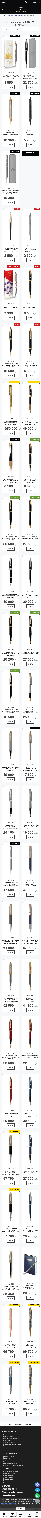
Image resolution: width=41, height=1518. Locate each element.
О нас (11, 1424)
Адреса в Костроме (8, 1495)
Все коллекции (8, 1479)
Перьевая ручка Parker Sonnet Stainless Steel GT (30, 711)
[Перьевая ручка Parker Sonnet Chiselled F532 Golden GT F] (30, 1380)
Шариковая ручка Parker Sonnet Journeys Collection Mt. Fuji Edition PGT (30, 884)
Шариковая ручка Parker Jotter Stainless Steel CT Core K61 (30, 250)
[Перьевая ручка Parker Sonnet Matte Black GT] (10, 515)
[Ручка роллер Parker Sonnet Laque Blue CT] (30, 1149)
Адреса (37, 1516)
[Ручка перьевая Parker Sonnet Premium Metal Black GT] (10, 1149)
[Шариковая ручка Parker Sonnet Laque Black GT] (10, 688)
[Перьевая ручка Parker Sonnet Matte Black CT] (10, 572)
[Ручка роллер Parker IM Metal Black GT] (30, 284)
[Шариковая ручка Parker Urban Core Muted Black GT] (10, 457)
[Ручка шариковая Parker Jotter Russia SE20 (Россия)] (10, 53)
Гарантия (6, 1458)
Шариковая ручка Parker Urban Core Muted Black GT (10, 480)
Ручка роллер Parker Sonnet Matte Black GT (30, 538)
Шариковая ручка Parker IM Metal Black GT (30, 365)
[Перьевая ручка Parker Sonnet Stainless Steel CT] (10, 803)
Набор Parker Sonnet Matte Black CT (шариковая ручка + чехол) (30, 77)
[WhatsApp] (37, 1495)
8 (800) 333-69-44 (33, 2)
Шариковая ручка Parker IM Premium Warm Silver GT (10, 134)
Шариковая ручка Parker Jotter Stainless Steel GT (10, 250)
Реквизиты (6, 1440)
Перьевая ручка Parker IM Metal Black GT (30, 480)
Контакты (28, 1424)
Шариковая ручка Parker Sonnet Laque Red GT (10, 1115)
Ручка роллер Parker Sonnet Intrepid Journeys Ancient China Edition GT (10, 942)
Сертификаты (8, 1477)
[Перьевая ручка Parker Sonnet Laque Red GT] (10, 1034)
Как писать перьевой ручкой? (13, 1465)
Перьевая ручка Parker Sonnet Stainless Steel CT (10, 826)
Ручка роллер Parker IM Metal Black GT (30, 306)
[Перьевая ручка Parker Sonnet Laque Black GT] (10, 630)
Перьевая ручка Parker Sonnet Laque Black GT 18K (30, 423)
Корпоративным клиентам (12, 1446)
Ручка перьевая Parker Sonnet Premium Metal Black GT (10, 1173)
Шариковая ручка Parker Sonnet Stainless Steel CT (10, 884)
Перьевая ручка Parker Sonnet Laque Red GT (10, 1057)
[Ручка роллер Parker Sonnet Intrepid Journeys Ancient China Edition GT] (10, 919)
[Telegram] (37, 1490)
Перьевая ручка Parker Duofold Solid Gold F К (10, 423)
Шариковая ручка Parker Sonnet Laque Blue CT (30, 1230)
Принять (20, 1508)
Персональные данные (11, 1438)
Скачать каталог (8, 1475)
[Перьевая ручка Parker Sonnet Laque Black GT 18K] (30, 399)
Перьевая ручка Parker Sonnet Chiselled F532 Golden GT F (30, 1403)
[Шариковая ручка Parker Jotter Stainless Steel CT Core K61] (30, 226)
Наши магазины (8, 1481)
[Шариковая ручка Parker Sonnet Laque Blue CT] (30, 1207)
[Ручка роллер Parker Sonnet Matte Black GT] (30, 515)
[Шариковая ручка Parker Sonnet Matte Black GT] (10, 342)
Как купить (7, 1435)
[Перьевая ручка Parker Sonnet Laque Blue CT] (30, 1092)
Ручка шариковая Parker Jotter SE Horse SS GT (10, 307)
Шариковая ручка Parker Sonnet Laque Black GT (10, 711)
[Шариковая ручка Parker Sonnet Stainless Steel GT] (30, 746)
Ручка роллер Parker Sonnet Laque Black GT (30, 653)
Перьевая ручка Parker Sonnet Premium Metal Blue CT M (11, 1403)
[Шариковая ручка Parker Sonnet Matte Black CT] (30, 572)
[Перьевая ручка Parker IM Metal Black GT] (30, 457)
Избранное (12, 1516)
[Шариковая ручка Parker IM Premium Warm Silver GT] (10, 111)
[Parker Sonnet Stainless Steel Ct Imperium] (30, 1264)
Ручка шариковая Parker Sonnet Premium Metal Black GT (10, 1288)
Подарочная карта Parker (12, 1444)
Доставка (19, 1424)
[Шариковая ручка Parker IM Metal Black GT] (30, 342)
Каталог (20, 1516)
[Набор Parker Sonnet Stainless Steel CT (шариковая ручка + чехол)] (10, 169)
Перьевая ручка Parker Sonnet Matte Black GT (10, 538)
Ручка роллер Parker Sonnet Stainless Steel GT (10, 769)
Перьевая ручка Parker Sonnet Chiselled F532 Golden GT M (30, 1346)
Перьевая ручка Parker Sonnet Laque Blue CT (30, 1115)
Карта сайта (7, 1483)
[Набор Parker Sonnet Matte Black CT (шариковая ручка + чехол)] (30, 53)
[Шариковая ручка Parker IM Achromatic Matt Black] (30, 111)
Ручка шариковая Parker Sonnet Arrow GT (30, 999)
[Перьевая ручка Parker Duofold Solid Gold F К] (10, 399)
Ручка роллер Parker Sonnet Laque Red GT (30, 1056)
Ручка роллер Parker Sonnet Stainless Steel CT (30, 826)
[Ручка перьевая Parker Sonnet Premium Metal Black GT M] (10, 1207)
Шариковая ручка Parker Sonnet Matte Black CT (30, 596)
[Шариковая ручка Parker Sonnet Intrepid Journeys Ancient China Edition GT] (10, 976)
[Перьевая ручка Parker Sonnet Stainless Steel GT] (30, 688)
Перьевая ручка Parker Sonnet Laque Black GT (10, 653)
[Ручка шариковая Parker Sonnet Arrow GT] (30, 976)
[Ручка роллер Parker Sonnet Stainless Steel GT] (10, 746)
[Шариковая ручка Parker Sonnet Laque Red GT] (10, 1092)
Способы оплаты (9, 1442)
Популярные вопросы (10, 1471)
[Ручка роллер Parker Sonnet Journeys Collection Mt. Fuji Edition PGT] (30, 919)
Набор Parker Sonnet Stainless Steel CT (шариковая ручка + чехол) (10, 192)
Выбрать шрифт (8, 1456)
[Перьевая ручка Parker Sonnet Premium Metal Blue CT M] (10, 1380)
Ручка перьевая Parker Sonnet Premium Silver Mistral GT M (10, 1346)
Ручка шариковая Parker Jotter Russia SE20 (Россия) (10, 77)
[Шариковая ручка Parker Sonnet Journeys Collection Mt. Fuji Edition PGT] (30, 861)
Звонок (29, 1516)
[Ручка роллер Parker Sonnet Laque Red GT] (30, 1034)
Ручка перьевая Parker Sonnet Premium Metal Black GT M (10, 1230)
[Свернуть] (37, 1501)
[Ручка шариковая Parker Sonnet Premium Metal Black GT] (10, 1265)
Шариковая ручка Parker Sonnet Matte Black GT (10, 365)
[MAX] (37, 1484)
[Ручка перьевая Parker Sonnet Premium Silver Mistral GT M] (10, 1322)
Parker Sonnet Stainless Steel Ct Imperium (30, 1287)
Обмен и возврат (9, 1436)
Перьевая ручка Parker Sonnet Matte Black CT (10, 596)
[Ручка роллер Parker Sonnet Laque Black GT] (30, 630)
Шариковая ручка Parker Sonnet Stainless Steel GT (30, 769)
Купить (10, 87)
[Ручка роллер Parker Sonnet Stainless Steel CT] (30, 803)
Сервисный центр (9, 1460)
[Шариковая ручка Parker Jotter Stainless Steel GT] (10, 226)
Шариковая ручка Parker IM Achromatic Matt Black (30, 134)
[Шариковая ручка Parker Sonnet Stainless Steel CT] (10, 861)
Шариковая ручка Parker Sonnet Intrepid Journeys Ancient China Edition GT (10, 999)
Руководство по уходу (10, 1464)
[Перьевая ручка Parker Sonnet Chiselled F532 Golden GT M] (30, 1322)
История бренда (9, 1473)
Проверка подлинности (11, 1462)
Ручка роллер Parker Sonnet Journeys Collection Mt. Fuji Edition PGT (30, 942)
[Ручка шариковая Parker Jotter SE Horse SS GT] (10, 284)
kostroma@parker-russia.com (13, 1492)
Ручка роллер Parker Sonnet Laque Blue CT (30, 1173)
